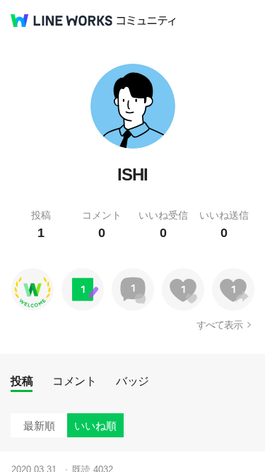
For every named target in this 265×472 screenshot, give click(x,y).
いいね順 (95, 426)
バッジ (132, 381)
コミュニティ (146, 21)
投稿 (22, 381)
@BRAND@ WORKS (61, 20)
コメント (74, 381)
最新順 (39, 426)
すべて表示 (219, 324)
